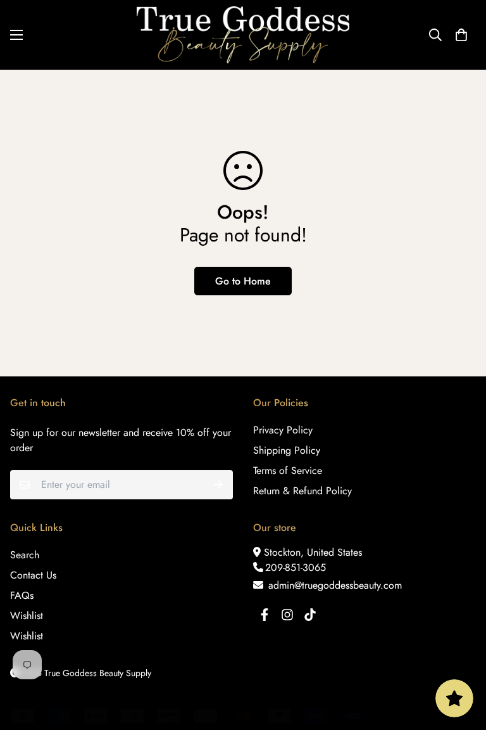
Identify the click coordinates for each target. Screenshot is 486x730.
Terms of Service (287, 470)
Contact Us (33, 575)
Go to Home (243, 281)
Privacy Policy (283, 430)
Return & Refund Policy (302, 490)
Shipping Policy (286, 450)
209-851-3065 (295, 567)
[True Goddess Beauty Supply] (243, 35)
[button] (461, 34)
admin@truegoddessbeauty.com (333, 585)
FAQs (22, 595)
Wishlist (26, 615)
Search (24, 555)
